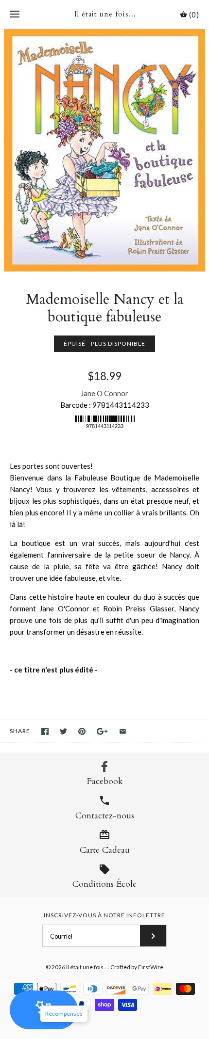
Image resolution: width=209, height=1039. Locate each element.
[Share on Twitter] (63, 731)
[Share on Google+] (102, 731)
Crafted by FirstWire (136, 967)
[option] (104, 150)
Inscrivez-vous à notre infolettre (104, 915)
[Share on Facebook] (45, 731)
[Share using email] (122, 731)
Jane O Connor (104, 393)
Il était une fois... (87, 967)
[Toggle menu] (14, 14)
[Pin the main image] (82, 731)
